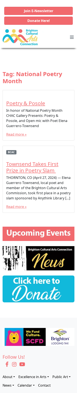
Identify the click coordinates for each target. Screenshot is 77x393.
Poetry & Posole (25, 103)
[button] (38, 11)
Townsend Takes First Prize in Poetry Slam (32, 167)
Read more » (16, 134)
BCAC (11, 152)
